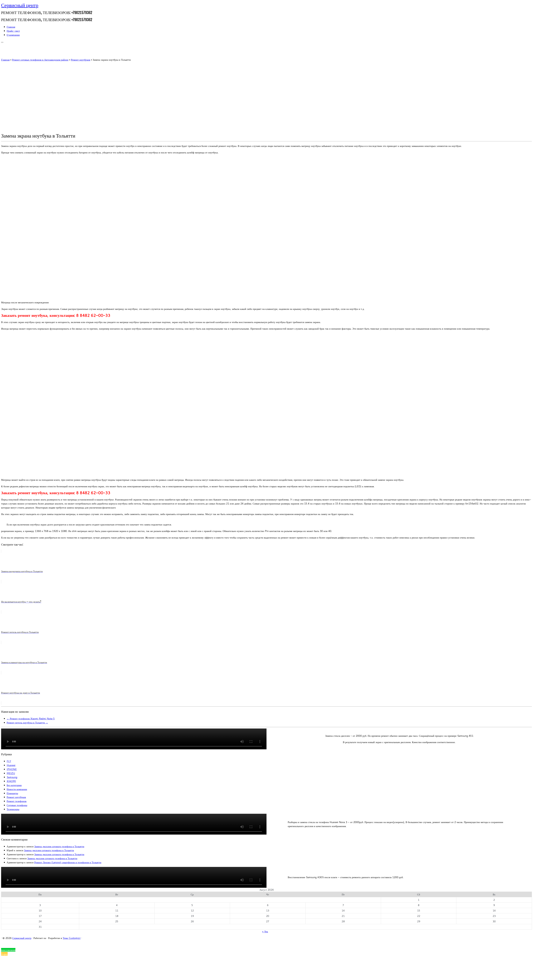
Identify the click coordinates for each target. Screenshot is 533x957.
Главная (11, 27)
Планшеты (12, 793)
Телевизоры (13, 809)
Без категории (14, 785)
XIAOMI (11, 781)
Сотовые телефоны (17, 805)
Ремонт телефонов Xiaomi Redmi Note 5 (31, 718)
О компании (13, 35)
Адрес (4, 954)
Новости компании (17, 789)
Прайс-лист (13, 31)
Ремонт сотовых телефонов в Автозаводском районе (40, 59)
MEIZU (11, 773)
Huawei (11, 765)
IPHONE (12, 769)
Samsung (12, 777)
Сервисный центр (19, 5)
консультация (8, 950)
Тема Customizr (72, 938)
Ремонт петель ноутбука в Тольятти (27, 722)
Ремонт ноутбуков (80, 59)
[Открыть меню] (2, 42)
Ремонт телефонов (17, 801)
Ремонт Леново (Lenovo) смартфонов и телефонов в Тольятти (67, 862)
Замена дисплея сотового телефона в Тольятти (59, 846)
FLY (9, 761)
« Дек (265, 931)
